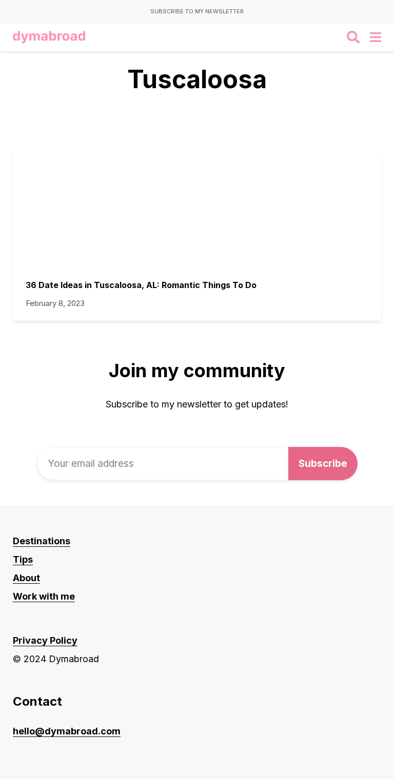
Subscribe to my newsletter (197, 11)
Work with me (44, 596)
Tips (23, 559)
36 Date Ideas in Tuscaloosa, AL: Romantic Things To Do (141, 285)
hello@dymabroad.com (67, 731)
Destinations (41, 541)
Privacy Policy (45, 640)
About (26, 577)
